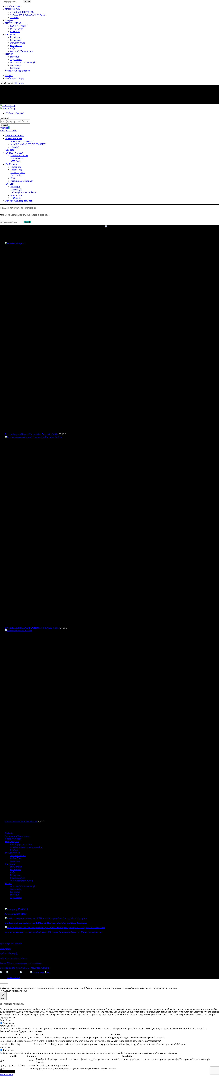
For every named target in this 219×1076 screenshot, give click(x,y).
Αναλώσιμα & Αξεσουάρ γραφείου (26, 847)
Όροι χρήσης (5, 948)
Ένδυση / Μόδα (12, 852)
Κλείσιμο (19, 83)
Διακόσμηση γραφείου (21, 844)
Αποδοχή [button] (23, 990)
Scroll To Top (6, 1074)
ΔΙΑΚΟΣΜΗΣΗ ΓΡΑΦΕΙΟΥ (22, 12)
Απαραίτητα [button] (5, 1020)
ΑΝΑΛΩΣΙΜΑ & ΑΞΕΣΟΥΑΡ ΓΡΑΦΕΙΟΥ (27, 14)
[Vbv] (47, 972)
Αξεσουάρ (15, 861)
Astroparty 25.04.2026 (16, 914)
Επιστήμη (14, 56)
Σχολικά (14, 850)
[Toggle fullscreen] (5, 983)
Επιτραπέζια (16, 45)
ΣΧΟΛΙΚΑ (14, 17)
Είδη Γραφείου (12, 841)
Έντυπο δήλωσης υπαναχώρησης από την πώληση (21, 963)
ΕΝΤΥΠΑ (9, 54)
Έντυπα (8, 883)
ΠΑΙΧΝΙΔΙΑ (10, 34)
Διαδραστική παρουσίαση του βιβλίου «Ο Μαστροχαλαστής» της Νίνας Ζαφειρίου (46, 923)
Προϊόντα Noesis (13, 6)
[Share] (3, 983)
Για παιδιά (15, 68)
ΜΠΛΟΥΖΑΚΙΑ (16, 28)
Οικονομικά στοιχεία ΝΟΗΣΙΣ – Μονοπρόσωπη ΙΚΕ (24, 967)
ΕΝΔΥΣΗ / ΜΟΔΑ (13, 23)
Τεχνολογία (16, 59)
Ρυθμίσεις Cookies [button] (9, 990)
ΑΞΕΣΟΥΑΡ (15, 31)
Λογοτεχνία (15, 65)
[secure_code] (37, 972)
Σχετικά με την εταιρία (11, 943)
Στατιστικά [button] (5, 1047)
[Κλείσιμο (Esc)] (1, 983)
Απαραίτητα (8, 1023)
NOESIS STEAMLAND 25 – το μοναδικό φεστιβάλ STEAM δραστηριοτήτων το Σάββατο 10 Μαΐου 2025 (54, 932)
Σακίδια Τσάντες (18, 855)
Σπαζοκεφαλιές (17, 42)
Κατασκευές (15, 40)
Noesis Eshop (13, 977)
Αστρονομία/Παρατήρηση (17, 70)
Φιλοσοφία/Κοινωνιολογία (23, 62)
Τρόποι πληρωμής (9, 953)
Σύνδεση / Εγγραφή (14, 78)
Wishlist (9, 75)
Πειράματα (15, 37)
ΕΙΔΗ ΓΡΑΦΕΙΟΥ (12, 9)
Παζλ (12, 48)
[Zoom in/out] (7, 983)
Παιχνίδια (10, 864)
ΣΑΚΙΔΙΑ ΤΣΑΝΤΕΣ (19, 26)
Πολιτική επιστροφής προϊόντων (13, 958)
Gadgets (9, 20)
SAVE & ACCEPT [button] (7, 1071)
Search (27, 2)
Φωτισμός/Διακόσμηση (21, 51)
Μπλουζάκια (16, 858)
